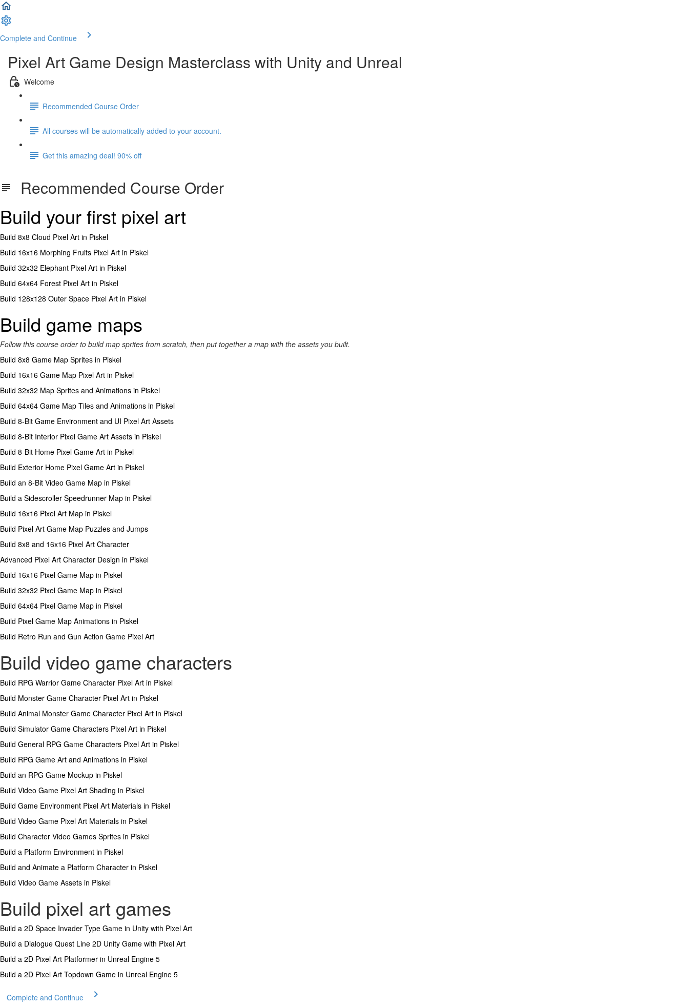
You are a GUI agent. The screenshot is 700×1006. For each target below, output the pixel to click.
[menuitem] (6, 23)
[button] (6, 9)
